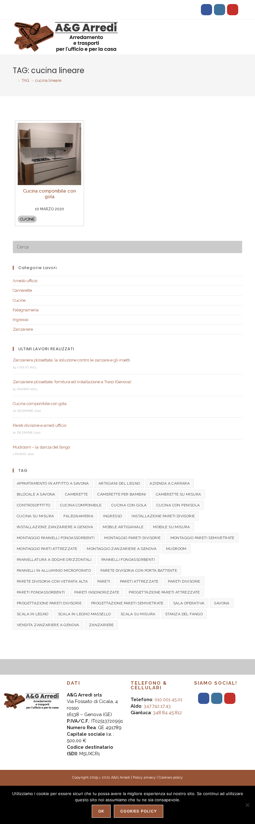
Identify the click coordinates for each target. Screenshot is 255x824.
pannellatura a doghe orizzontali (54, 559)
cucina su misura (35, 516)
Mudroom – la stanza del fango (41, 447)
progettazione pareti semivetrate (127, 603)
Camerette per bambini (121, 494)
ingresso (112, 516)
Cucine (27, 218)
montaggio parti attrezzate (47, 549)
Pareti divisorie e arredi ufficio (39, 425)
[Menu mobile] (240, 31)
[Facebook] (206, 9)
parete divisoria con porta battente (138, 570)
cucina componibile (81, 505)
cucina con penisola (178, 505)
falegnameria (78, 516)
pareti (103, 581)
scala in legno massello (84, 614)
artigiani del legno (119, 483)
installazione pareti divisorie (163, 516)
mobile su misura (171, 527)
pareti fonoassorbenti (41, 592)
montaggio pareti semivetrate (202, 538)
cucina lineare (48, 80)
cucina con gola (129, 505)
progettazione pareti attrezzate (164, 592)
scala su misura (138, 614)
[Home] (14, 80)
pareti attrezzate (139, 581)
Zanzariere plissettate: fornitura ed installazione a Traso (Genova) (72, 381)
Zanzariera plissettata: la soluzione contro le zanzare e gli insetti (71, 360)
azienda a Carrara (170, 483)
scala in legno (33, 614)
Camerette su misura (178, 494)
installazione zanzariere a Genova (55, 527)
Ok (101, 811)
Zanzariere (23, 329)
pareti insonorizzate (96, 592)
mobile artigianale (123, 527)
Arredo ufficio (25, 280)
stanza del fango (184, 614)
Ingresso (20, 319)
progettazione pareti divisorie (49, 603)
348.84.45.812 (167, 712)
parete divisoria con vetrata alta (52, 581)
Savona (221, 603)
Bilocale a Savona (36, 494)
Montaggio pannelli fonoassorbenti (56, 538)
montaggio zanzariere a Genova (121, 549)
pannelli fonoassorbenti (128, 559)
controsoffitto (33, 505)
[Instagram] (219, 9)
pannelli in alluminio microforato (54, 570)
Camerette (22, 290)
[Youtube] (232, 9)
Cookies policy (171, 777)
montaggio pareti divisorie (132, 538)
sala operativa (189, 603)
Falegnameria (26, 310)
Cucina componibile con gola (40, 403)
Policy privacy (144, 777)
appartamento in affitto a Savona (53, 483)
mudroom (176, 549)
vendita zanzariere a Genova (48, 625)
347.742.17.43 (157, 706)
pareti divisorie (184, 581)
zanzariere (101, 625)
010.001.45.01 (168, 699)
